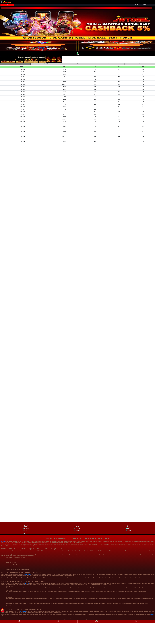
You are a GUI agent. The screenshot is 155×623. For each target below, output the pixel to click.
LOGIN (114, 8)
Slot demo (3, 541)
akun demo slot (57, 550)
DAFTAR (38, 8)
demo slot (27, 583)
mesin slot (152, 614)
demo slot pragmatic (27, 574)
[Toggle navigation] (1, 1)
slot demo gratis (23, 611)
